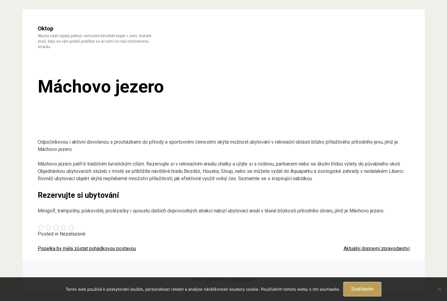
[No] (439, 289)
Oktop (46, 28)
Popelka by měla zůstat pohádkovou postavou (87, 248)
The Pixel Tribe (242, 279)
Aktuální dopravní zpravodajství (377, 248)
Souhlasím (362, 289)
